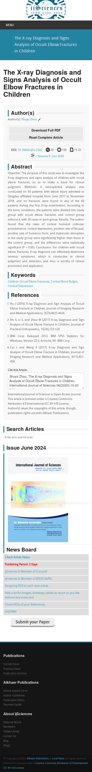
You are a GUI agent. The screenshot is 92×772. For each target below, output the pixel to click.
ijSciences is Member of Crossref (26, 571)
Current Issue (11, 664)
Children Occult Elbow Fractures (28, 281)
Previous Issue (11, 669)
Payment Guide (12, 705)
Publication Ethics (13, 700)
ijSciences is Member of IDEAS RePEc (28, 578)
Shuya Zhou (29, 119)
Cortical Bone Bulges (64, 281)
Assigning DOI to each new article (26, 586)
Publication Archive (14, 673)
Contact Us (9, 736)
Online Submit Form (15, 691)
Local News (58, 759)
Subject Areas (11, 731)
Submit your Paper (33, 622)
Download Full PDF (46, 130)
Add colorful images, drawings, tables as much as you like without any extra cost (42, 595)
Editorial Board (12, 722)
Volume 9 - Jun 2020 (51, 156)
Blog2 (6, 745)
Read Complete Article (46, 137)
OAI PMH (11, 611)
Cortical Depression (20, 286)
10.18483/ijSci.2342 (30, 150)
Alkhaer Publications (38, 759)
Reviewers (9, 727)
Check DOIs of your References (25, 604)
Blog (5, 741)
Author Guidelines (14, 695)
